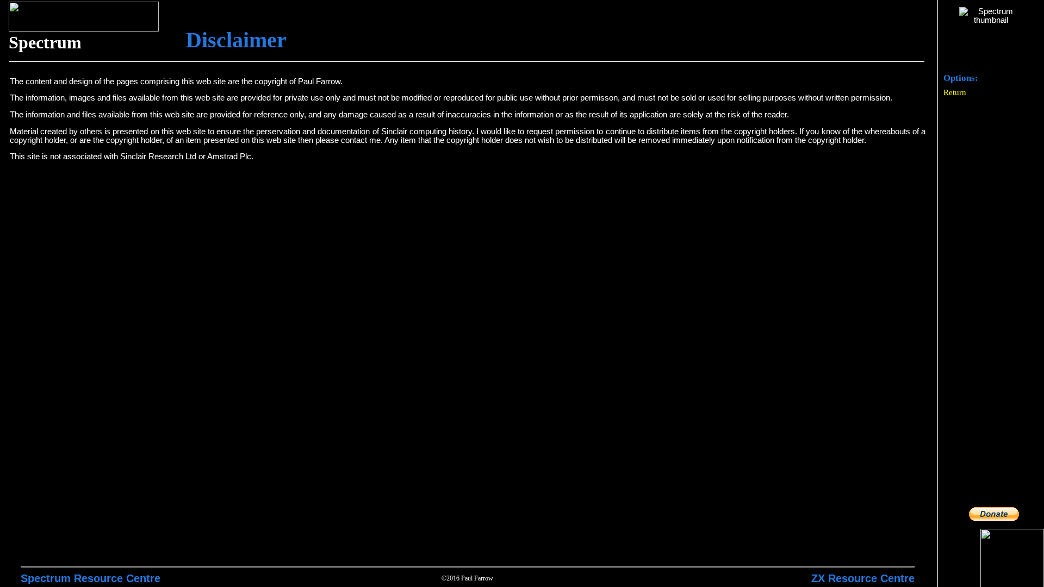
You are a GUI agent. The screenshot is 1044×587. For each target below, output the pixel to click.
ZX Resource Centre (863, 578)
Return (954, 92)
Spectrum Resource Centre (90, 578)
